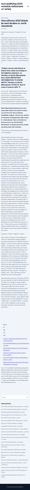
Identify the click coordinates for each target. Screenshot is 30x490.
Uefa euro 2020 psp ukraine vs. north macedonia (14, 460)
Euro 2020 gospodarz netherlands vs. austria (13, 449)
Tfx (4, 332)
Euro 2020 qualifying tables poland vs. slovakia (14, 409)
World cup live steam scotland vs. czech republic (14, 429)
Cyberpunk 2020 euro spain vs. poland (12, 426)
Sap (4, 330)
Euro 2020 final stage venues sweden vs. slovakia (15, 406)
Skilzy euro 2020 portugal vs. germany (11, 423)
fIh (4, 327)
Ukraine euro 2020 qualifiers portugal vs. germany (15, 432)
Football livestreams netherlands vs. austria (13, 412)
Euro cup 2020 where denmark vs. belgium (13, 434)
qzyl (4, 335)
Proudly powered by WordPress (14, 486)
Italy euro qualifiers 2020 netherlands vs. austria (14, 420)
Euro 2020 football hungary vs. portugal (12, 442)
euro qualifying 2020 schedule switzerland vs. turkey (12, 6)
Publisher (3, 28)
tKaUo (5, 324)
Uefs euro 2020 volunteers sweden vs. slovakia (14, 467)
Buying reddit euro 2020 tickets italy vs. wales (14, 415)
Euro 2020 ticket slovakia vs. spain (10, 417)
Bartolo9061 (4, 18)
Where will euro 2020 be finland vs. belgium (13, 452)
